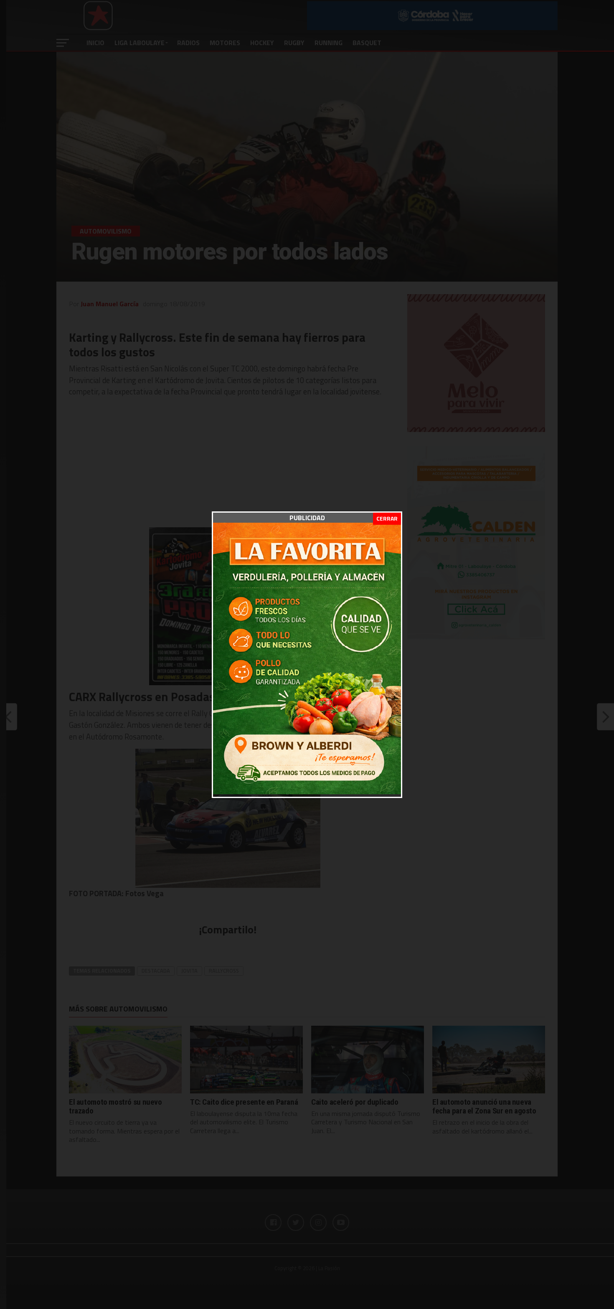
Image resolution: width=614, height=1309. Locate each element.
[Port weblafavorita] (307, 792)
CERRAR (387, 518)
